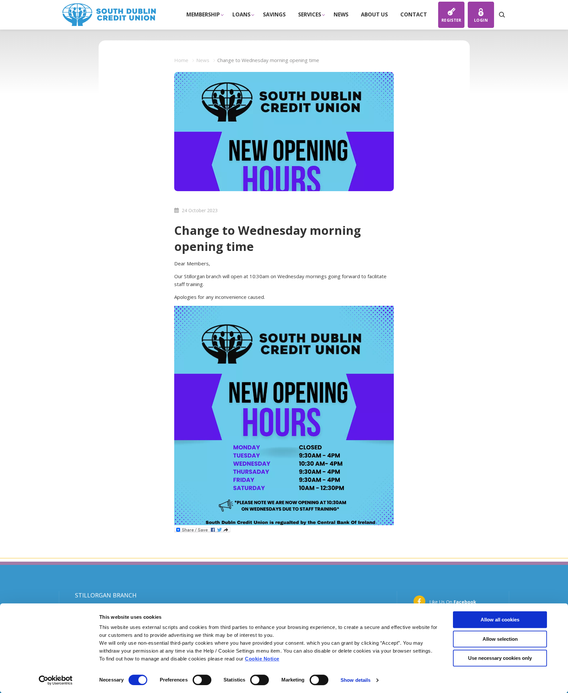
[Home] (109, 14)
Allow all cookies (500, 619)
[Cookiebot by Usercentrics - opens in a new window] (55, 680)
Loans (241, 14)
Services (309, 14)
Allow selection (500, 639)
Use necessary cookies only (500, 658)
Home (181, 60)
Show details (355, 680)
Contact (413, 14)
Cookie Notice (262, 658)
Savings (274, 14)
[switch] (202, 680)
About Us (374, 14)
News (341, 14)
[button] (501, 15)
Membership (203, 14)
